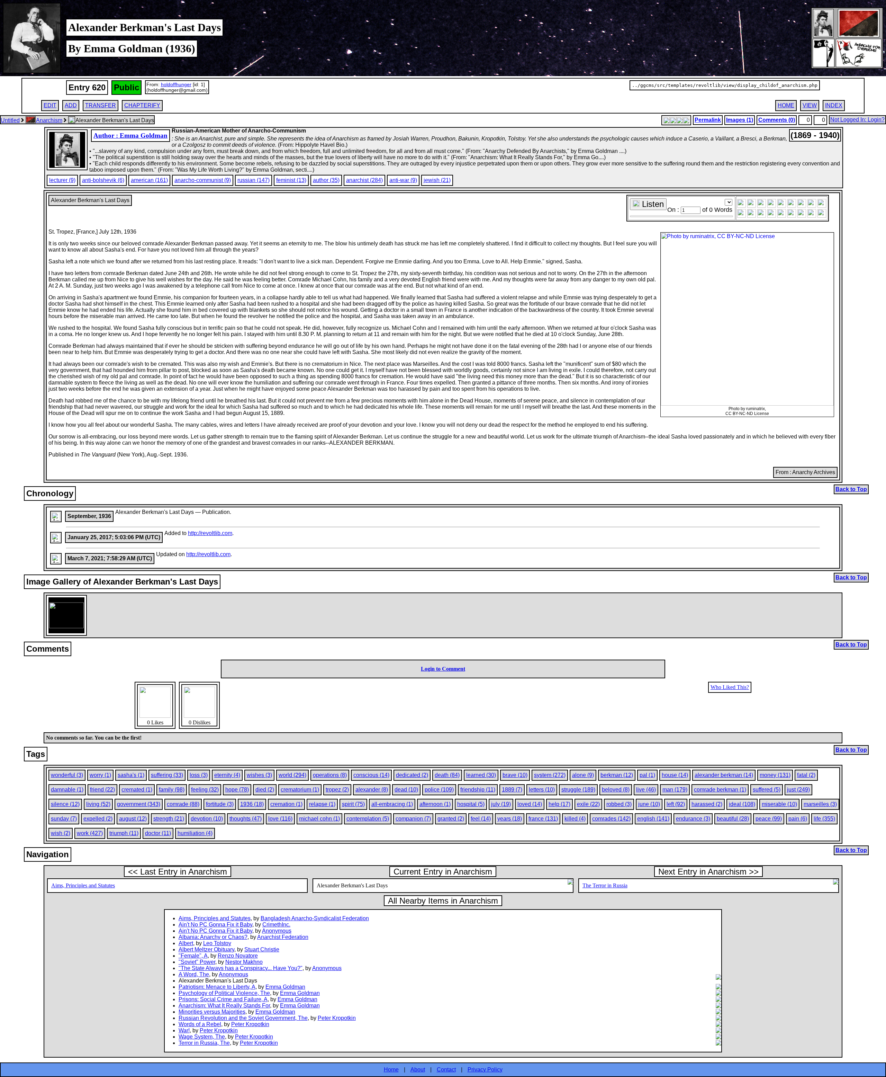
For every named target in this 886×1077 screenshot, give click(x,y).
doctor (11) (158, 833)
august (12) (133, 819)
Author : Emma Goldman (130, 135)
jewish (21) (437, 180)
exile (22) (588, 804)
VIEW (810, 105)
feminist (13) (291, 180)
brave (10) (515, 775)
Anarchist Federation (282, 937)
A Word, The (194, 974)
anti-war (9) (403, 180)
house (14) (675, 775)
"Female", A (193, 956)
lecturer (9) (62, 180)
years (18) (509, 819)
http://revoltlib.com (210, 533)
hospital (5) (471, 804)
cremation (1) (286, 804)
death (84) (447, 775)
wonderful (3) (67, 775)
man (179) (674, 790)
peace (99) (769, 819)
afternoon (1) (435, 804)
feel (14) (481, 819)
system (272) (550, 775)
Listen (652, 204)
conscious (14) (371, 775)
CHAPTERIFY (142, 105)
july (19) (501, 804)
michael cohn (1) (319, 819)
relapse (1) (322, 804)
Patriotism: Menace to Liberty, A (217, 987)
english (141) (653, 819)
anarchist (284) (364, 180)
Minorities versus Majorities (212, 1012)
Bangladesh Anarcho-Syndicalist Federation (315, 918)
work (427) (90, 833)
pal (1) (647, 775)
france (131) (543, 819)
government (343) (138, 804)
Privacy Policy (485, 1070)
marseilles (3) (820, 804)
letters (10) (542, 790)
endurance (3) (693, 819)
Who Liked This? (730, 687)
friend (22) (102, 790)
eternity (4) (227, 775)
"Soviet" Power (197, 962)
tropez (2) (337, 790)
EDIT (50, 105)
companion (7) (413, 819)
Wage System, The (202, 1037)
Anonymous (276, 931)
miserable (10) (779, 804)
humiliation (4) (195, 833)
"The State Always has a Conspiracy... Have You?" (240, 968)
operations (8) (330, 775)
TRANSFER (100, 105)
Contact (446, 1070)
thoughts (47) (245, 819)
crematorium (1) (300, 790)
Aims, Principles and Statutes (83, 885)
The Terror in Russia (604, 885)
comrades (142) (611, 819)
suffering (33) (167, 775)
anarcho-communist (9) (202, 180)
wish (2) (60, 833)
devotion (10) (207, 819)
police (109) (439, 790)
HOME (786, 105)
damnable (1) (67, 790)
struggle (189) (578, 790)
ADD (71, 105)
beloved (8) (616, 790)
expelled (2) (97, 819)
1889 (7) (512, 790)
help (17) (559, 804)
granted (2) (450, 819)
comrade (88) (183, 804)
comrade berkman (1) (720, 790)
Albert (186, 943)
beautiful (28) (733, 819)
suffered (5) (766, 790)
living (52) (98, 804)
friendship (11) (477, 790)
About (417, 1070)
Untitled (10, 120)
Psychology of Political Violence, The (224, 993)
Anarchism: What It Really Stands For (224, 1005)
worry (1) (100, 775)
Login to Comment (443, 669)
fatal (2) (806, 775)
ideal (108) (742, 804)
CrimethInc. (276, 924)
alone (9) (583, 775)
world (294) (292, 775)
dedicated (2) (412, 775)
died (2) (264, 790)
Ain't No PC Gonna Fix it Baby (215, 924)
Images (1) (739, 120)
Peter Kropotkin (337, 1018)
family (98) (171, 790)
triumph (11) (123, 833)
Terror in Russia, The (204, 1043)
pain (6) (797, 819)
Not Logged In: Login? (857, 120)
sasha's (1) (131, 775)
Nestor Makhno (244, 962)
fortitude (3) (220, 804)
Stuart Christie (261, 949)
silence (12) (65, 804)
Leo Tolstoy (217, 943)
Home (391, 1070)
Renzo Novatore (238, 956)
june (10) (649, 804)
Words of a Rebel (200, 1024)
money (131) (775, 775)
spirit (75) (353, 804)
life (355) (824, 819)
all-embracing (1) (392, 804)
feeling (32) (205, 790)
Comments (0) (776, 120)
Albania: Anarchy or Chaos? (213, 937)
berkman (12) (616, 775)
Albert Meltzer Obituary (206, 949)
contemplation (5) (367, 819)
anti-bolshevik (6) (103, 180)
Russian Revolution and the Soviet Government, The (243, 1018)
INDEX (833, 105)
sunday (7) (64, 819)
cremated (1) (136, 790)
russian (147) (253, 180)
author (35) (326, 180)
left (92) (676, 804)
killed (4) (575, 819)
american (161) (149, 180)
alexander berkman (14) (724, 775)
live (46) (646, 790)
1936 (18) (252, 804)
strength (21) (168, 819)
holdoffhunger (176, 84)
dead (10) (406, 790)
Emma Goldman (285, 987)
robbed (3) (619, 804)
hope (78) (237, 790)
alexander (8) (371, 790)
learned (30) (481, 775)
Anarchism (49, 120)
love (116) (280, 819)
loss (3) (199, 775)
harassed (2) (706, 804)
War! (184, 1030)
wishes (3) (259, 775)
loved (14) (529, 804)
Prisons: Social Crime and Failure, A (223, 999)
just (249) (798, 790)
